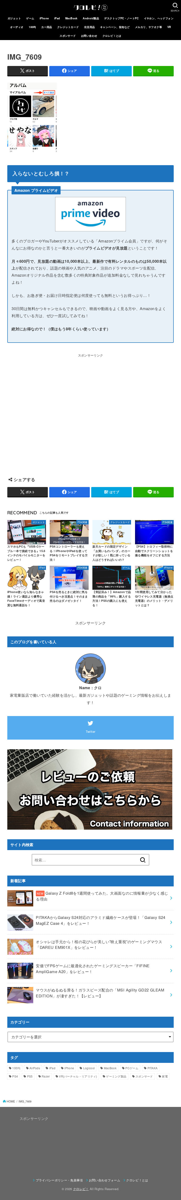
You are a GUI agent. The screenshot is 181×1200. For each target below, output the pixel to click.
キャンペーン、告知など (115, 27)
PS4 (15, 1076)
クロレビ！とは (112, 35)
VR (169, 27)
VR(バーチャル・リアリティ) (78, 1076)
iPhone (44, 18)
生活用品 (89, 27)
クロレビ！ (81, 1189)
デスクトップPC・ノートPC (121, 18)
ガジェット (14, 18)
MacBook (71, 18)
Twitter (90, 731)
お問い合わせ (89, 35)
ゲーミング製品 (116, 1076)
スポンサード (68, 35)
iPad (57, 18)
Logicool (89, 1068)
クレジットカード (68, 27)
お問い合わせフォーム (104, 1180)
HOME (11, 1101)
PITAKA (153, 1068)
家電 (165, 1076)
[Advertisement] (90, 413)
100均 (32, 27)
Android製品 (91, 18)
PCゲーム (131, 1068)
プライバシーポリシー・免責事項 (59, 1180)
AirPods (34, 1068)
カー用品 (46, 27)
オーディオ (17, 27)
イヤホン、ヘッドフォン (159, 18)
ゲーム (30, 18)
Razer (46, 1076)
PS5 (30, 1076)
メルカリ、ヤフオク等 (148, 27)
